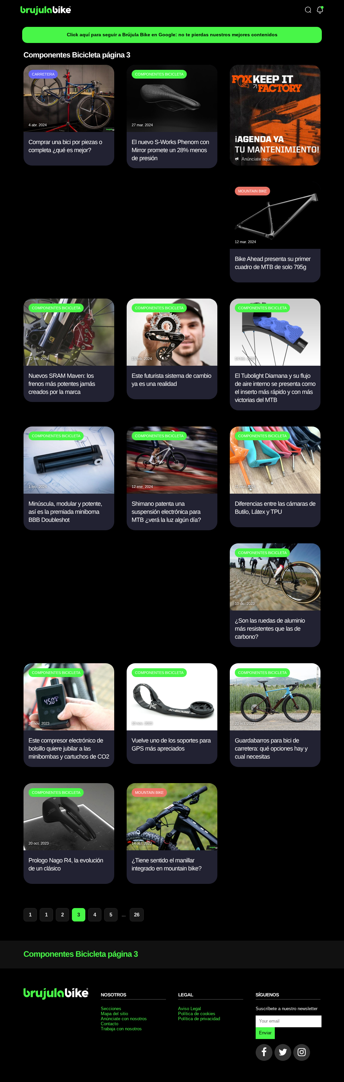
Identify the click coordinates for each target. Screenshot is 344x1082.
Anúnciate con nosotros (124, 1018)
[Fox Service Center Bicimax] (275, 115)
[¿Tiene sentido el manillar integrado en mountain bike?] (172, 848)
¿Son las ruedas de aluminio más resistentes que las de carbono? (270, 628)
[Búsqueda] (308, 10)
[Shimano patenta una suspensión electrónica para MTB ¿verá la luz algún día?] (172, 492)
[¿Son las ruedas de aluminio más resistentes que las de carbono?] (275, 609)
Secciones (111, 1008)
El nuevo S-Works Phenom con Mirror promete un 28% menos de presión (170, 150)
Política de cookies (196, 1013)
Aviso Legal (189, 1008)
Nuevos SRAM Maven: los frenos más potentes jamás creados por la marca (62, 384)
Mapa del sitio (114, 1013)
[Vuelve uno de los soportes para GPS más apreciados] (172, 728)
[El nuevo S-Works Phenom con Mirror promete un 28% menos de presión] (172, 130)
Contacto (109, 1023)
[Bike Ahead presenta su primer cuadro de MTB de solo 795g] (275, 247)
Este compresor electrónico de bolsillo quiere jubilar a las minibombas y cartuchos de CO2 (69, 748)
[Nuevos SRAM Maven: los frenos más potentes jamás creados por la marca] (69, 364)
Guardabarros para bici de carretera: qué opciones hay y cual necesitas (271, 748)
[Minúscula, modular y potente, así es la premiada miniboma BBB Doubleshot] (69, 492)
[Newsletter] (320, 10)
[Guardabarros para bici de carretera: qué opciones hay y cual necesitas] (275, 728)
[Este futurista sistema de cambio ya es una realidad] (172, 364)
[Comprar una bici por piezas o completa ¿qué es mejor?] (69, 130)
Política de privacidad (199, 1018)
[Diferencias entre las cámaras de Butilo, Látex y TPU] (275, 492)
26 (136, 914)
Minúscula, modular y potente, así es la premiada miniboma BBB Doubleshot (65, 512)
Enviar (265, 1032)
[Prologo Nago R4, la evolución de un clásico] (69, 848)
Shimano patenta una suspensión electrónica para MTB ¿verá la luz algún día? (166, 512)
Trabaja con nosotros (121, 1028)
